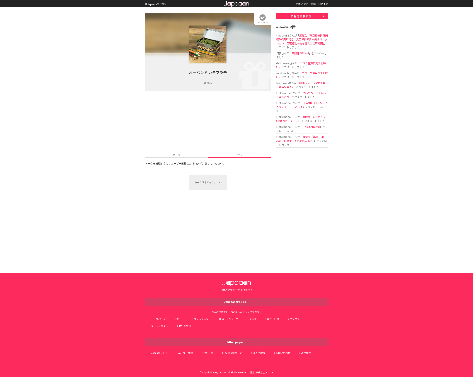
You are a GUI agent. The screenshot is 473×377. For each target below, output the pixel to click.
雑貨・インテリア (228, 319)
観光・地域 (273, 319)
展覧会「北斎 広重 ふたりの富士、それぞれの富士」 (301, 138)
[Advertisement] (208, 122)
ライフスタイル (159, 326)
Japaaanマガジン (156, 4)
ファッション (201, 319)
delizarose (283, 63)
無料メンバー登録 (306, 3)
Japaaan (236, 4)
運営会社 (306, 352)
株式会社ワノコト (264, 372)
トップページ (158, 319)
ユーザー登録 (185, 352)
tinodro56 (282, 35)
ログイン (323, 3)
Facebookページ (233, 352)
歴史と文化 (185, 326)
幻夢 (278, 53)
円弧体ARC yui (300, 53)
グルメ (252, 319)
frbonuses (282, 83)
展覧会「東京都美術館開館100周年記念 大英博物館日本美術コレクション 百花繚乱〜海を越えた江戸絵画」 (302, 39)
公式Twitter (259, 352)
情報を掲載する (301, 16)
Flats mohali (284, 93)
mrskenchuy (284, 73)
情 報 (176, 154)
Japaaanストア (159, 352)
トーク (239, 154)
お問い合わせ (283, 352)
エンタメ (294, 319)
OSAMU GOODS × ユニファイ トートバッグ (302, 105)
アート (179, 319)
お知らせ (208, 352)
